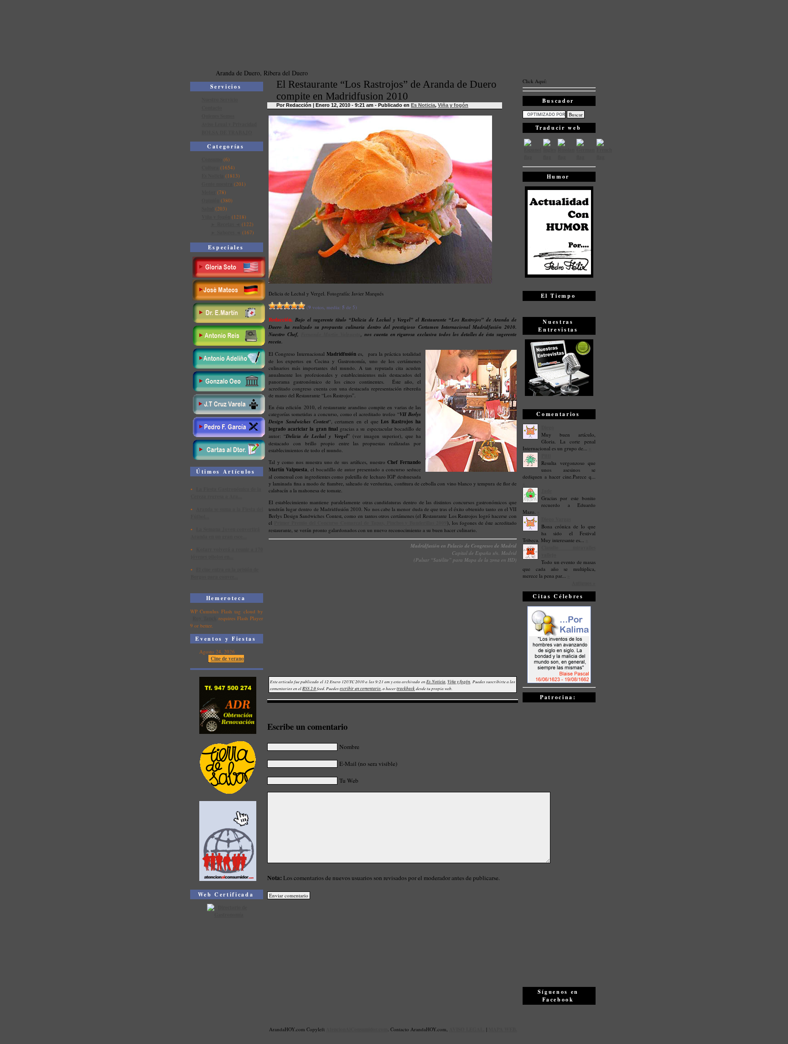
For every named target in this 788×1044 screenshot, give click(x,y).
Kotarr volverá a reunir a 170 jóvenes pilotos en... (227, 553)
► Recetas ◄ (225, 224)
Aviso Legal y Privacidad (229, 124)
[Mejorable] (272, 305)
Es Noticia (213, 175)
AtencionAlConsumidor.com (357, 1029)
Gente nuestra (217, 184)
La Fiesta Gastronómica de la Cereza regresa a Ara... (226, 492)
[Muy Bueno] (294, 305)
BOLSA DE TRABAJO (227, 132)
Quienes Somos (218, 116)
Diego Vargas (556, 519)
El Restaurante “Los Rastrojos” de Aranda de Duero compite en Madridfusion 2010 (386, 90)
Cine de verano (227, 658)
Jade (546, 491)
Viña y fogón (216, 217)
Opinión (210, 200)
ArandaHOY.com (428, 1029)
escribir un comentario (360, 688)
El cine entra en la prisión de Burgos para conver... (225, 573)
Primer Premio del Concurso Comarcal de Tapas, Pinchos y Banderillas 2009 (360, 523)
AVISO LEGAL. (467, 1029)
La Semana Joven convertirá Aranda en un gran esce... (225, 533)
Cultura (210, 167)
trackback (406, 688)
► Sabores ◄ (226, 232)
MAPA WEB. (502, 1029)
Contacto (212, 107)
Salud (208, 208)
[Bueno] (286, 305)
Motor (209, 192)
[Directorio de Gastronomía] (228, 914)
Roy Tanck (204, 618)
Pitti (546, 455)
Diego (547, 427)
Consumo (212, 159)
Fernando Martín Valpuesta (331, 334)
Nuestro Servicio (220, 99)
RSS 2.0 (309, 688)
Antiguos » (584, 583)
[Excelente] (301, 305)
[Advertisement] (559, 844)
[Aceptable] (279, 305)
